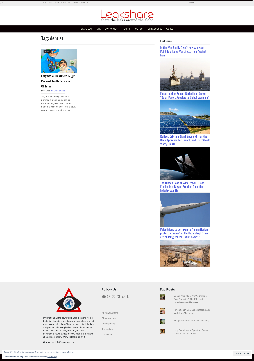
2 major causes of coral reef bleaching (191, 321)
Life (99, 29)
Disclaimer (107, 334)
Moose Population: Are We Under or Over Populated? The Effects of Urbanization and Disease (190, 299)
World (169, 29)
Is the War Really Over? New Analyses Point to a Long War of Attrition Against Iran (183, 51)
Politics (138, 29)
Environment (111, 29)
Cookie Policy (52, 357)
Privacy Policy (108, 324)
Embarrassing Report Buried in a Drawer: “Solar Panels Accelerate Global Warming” (184, 95)
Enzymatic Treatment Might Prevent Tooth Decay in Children (58, 80)
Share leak (86, 29)
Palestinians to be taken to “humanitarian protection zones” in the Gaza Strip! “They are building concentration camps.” (184, 233)
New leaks (47, 3)
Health (126, 29)
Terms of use (108, 329)
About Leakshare (81, 3)
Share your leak (62, 3)
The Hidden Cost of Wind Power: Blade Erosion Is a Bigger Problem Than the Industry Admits (182, 186)
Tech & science (154, 29)
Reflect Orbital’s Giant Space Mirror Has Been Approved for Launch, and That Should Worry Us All (185, 140)
